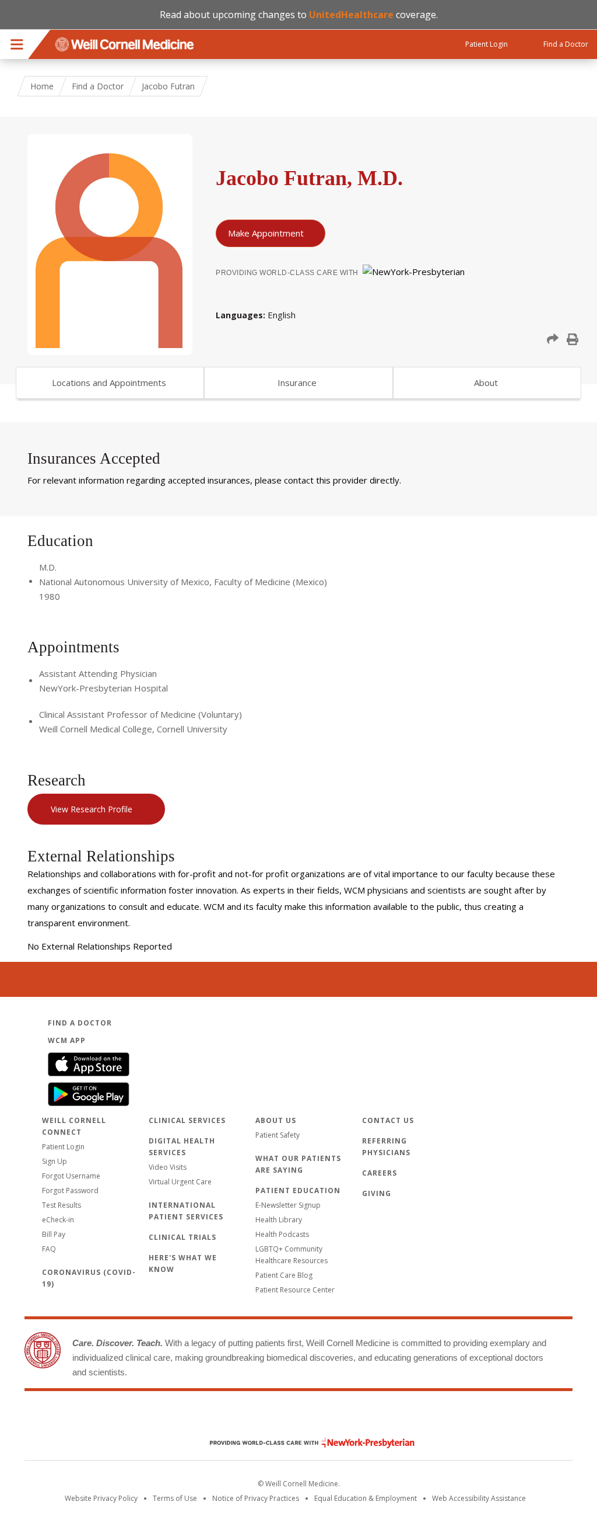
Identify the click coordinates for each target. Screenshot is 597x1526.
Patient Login (63, 1147)
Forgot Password (70, 1190)
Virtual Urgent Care (180, 1182)
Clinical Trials (182, 1237)
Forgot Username (71, 1176)
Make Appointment (266, 233)
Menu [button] (16, 44)
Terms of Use (175, 1498)
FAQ (49, 1249)
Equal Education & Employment (365, 1498)
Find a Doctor (98, 86)
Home (42, 86)
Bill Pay (53, 1234)
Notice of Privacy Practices (255, 1498)
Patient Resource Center (295, 1290)
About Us (275, 1120)
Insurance (297, 382)
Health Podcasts (282, 1234)
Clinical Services (187, 1120)
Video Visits (168, 1167)
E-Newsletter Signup (288, 1205)
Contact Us (388, 1120)
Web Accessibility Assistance (479, 1498)
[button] (553, 339)
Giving (376, 1193)
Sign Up (54, 1161)
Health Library (278, 1220)
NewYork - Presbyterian (303, 1442)
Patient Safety (277, 1135)
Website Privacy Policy (101, 1498)
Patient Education (297, 1190)
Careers (379, 1173)
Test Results (61, 1205)
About (486, 382)
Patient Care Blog (283, 1275)
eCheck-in (58, 1220)
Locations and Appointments (109, 382)
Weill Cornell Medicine (298, 1418)
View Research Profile (91, 809)
